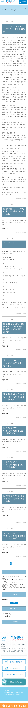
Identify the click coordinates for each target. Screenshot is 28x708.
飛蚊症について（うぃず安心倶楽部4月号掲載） (14, 363)
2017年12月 (7, 615)
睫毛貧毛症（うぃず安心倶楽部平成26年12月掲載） (14, 397)
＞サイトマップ (5, 690)
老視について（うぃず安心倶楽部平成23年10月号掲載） (14, 536)
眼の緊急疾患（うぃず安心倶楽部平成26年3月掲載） (14, 430)
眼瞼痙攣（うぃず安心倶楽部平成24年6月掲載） (14, 211)
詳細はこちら (6, 228)
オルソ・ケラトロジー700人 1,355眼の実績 (14, 29)
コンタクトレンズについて (11, 582)
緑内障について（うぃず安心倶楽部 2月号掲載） (14, 498)
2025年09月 (7, 613)
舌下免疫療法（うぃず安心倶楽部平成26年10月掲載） (14, 464)
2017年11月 (7, 616)
